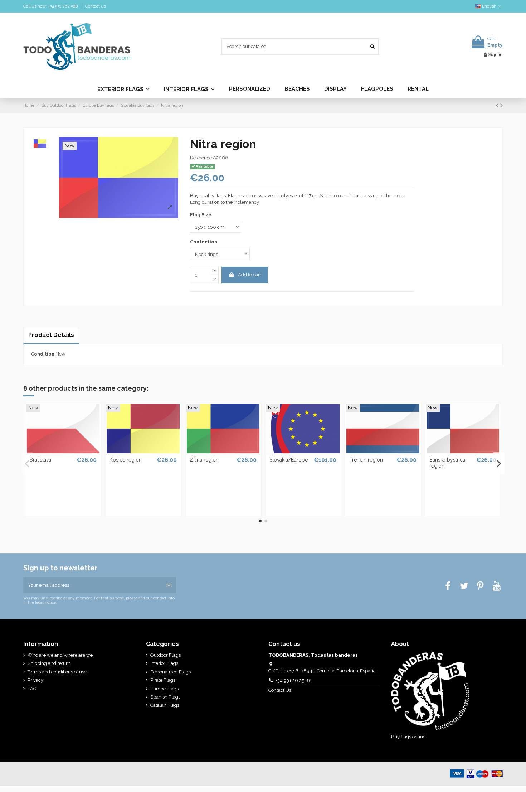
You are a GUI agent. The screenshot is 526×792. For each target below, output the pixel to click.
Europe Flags (164, 688)
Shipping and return (49, 663)
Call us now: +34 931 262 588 (51, 6)
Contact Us (280, 690)
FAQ (32, 688)
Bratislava (40, 460)
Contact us (95, 6)
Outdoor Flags (165, 655)
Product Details (51, 335)
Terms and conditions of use (57, 672)
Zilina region (204, 460)
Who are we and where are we (60, 655)
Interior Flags (164, 663)
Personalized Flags (170, 672)
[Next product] (501, 105)
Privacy (35, 680)
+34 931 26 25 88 (294, 680)
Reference (201, 157)
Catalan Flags (164, 705)
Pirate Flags (162, 680)
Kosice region (125, 460)
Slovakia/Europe (288, 460)
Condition (42, 354)
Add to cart (249, 274)
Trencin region (366, 460)
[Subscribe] (169, 585)
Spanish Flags (165, 697)
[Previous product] (498, 105)
